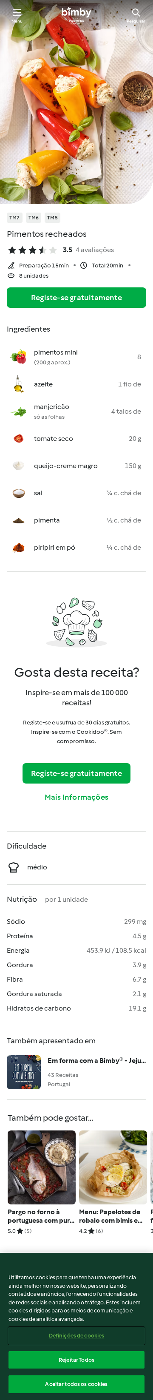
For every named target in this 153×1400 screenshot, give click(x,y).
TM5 (52, 218)
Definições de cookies (77, 1335)
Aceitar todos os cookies (76, 1384)
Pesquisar (136, 21)
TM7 (14, 218)
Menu (17, 21)
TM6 (33, 218)
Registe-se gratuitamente (76, 297)
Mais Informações (76, 797)
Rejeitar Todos (76, 1360)
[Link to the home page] (76, 15)
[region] (76, 1326)
